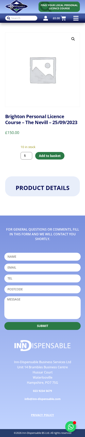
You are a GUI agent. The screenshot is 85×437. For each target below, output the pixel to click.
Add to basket (50, 156)
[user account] (45, 18)
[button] (75, 18)
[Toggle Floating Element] (70, 426)
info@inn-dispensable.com (43, 399)
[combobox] (21, 18)
